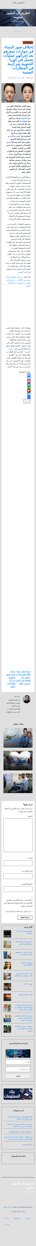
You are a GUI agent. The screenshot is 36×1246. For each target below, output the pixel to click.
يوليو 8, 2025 (27, 744)
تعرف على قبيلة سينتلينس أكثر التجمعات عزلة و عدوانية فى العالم (23, 1018)
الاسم (30, 858)
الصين (22, 77)
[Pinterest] (18, 381)
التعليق (29, 816)
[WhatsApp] (18, 387)
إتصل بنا (7, 1224)
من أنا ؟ (7, 1218)
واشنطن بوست (27, 1144)
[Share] (18, 397)
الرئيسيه (28, 1218)
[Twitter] (18, 378)
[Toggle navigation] (17, 29)
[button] (3, 29)
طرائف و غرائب (28, 42)
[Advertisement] (18, 307)
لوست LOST (28, 984)
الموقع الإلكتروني (26, 884)
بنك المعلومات (17, 1218)
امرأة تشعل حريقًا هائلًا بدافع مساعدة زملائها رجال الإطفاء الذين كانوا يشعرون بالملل (23, 678)
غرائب (18, 77)
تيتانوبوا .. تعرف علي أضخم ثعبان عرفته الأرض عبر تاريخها (23, 1029)
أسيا (21, 121)
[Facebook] (18, 375)
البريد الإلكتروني (26, 871)
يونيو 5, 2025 (27, 767)
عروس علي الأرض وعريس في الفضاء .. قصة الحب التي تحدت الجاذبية (19, 740)
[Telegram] (18, 394)
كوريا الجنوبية (11, 77)
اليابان (12, 136)
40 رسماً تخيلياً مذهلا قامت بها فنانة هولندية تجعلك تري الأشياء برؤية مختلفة (23, 1007)
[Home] (32, 29)
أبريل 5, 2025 (27, 789)
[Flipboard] (18, 390)
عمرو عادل (17, 696)
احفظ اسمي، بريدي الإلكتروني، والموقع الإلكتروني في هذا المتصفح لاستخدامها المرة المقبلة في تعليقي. (18, 903)
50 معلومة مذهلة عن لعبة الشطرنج (20, 1132)
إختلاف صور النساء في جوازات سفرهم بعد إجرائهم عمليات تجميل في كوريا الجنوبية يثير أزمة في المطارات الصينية (18, 59)
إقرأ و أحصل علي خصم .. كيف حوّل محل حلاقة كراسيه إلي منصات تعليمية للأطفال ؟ (19, 785)
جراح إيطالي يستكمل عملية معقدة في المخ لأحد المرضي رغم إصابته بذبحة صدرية (18, 763)
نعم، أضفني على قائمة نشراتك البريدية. (18, 911)
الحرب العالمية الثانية (25, 994)
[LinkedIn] (18, 384)
